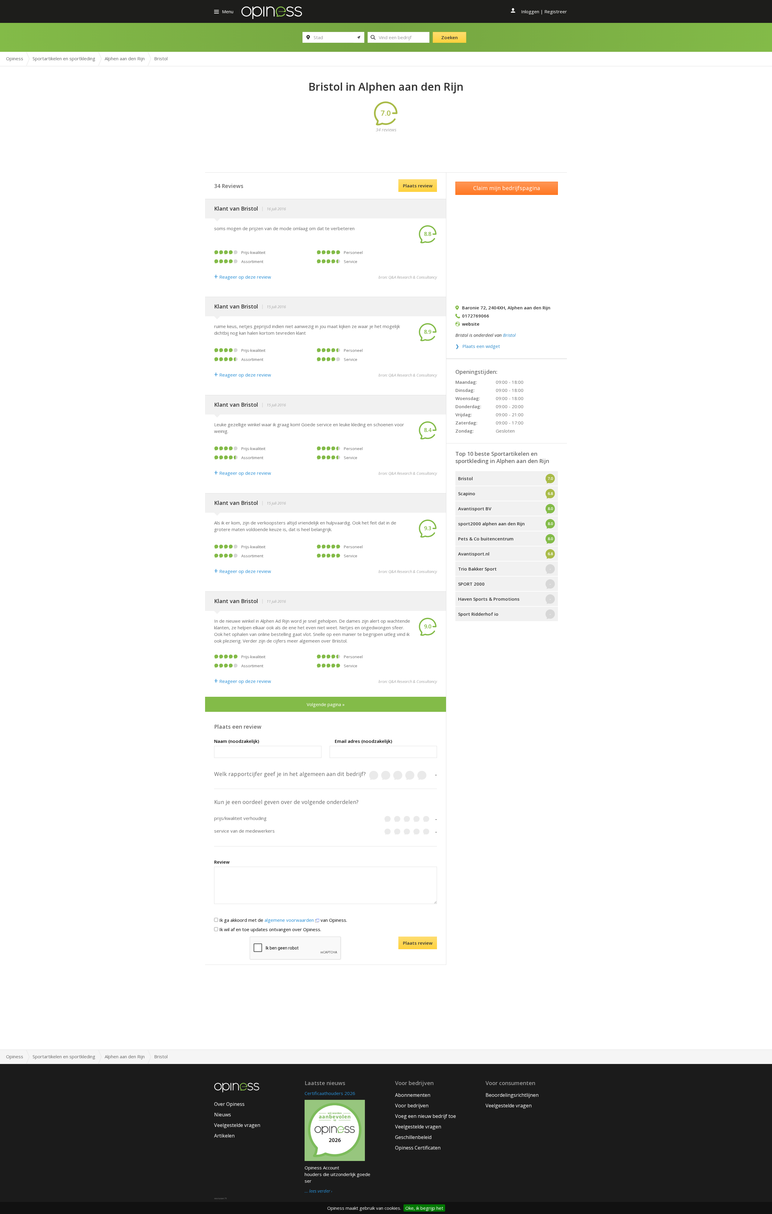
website (470, 324)
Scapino (466, 493)
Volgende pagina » (326, 704)
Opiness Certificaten (418, 1147)
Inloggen (530, 11)
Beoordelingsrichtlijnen (512, 1095)
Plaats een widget (481, 346)
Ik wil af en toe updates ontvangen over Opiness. (269, 929)
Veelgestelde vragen (237, 1125)
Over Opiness (229, 1104)
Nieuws (222, 1114)
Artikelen (224, 1135)
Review (221, 862)
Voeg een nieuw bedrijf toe (425, 1116)
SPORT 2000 (471, 584)
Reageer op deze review (242, 277)
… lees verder (317, 1191)
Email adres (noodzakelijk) (363, 741)
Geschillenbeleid (413, 1137)
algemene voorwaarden (289, 920)
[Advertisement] (386, 146)
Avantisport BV (474, 508)
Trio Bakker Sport (477, 569)
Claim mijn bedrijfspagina (506, 188)
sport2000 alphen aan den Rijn (491, 524)
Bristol (509, 335)
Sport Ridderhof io (478, 614)
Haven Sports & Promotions (489, 599)
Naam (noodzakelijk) (236, 741)
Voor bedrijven (412, 1105)
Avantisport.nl (473, 554)
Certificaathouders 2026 (330, 1093)
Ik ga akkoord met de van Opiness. (282, 920)
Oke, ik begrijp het (424, 1208)
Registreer (555, 11)
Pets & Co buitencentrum (486, 539)
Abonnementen (412, 1095)
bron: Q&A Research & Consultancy (407, 277)
